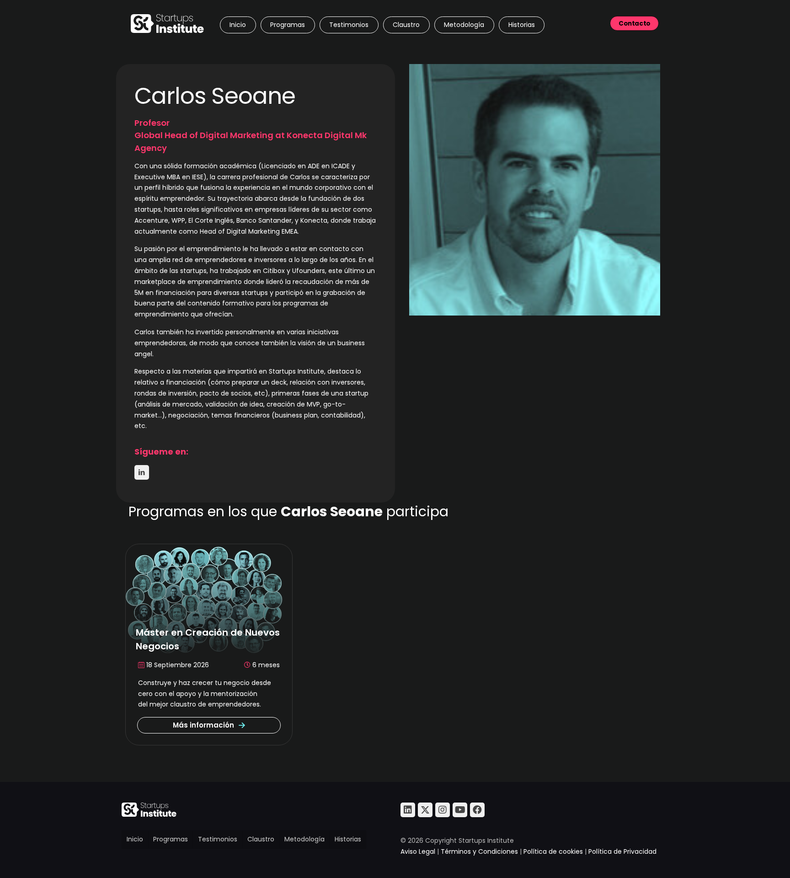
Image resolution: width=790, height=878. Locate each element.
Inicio (135, 839)
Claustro (260, 839)
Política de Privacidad (622, 851)
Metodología (304, 839)
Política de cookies (553, 851)
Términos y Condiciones (479, 851)
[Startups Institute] (167, 23)
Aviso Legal (417, 851)
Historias (348, 839)
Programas (170, 839)
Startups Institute (296, 371)
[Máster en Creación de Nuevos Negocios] (209, 598)
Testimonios (217, 839)
